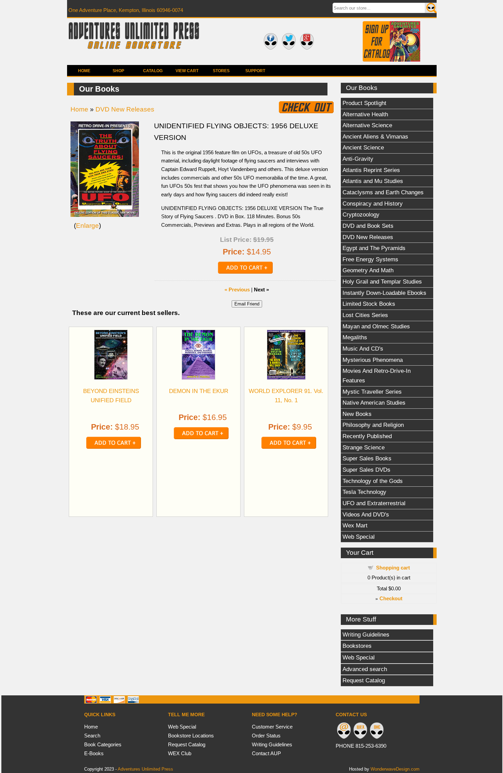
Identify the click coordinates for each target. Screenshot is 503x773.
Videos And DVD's (366, 514)
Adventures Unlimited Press (145, 769)
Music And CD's (363, 348)
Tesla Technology (364, 491)
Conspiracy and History (373, 203)
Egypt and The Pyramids (374, 248)
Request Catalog (364, 680)
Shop (118, 70)
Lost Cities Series (365, 315)
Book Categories (102, 744)
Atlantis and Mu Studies (373, 181)
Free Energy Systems (370, 259)
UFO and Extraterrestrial (374, 503)
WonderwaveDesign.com (395, 769)
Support (255, 70)
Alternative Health (365, 114)
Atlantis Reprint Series (371, 170)
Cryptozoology (361, 214)
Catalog (153, 70)
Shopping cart (393, 568)
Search (92, 735)
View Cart (187, 70)
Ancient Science (363, 147)
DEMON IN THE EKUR (198, 391)
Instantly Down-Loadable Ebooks (384, 292)
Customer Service (272, 727)
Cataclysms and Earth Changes (383, 192)
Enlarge (87, 225)
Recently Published (367, 436)
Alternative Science (367, 125)
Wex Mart (355, 525)
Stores (221, 70)
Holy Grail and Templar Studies (382, 281)
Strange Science (364, 447)
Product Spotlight (364, 103)
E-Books (94, 753)
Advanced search (365, 669)
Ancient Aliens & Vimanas (375, 136)
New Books (357, 413)
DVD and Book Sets (368, 225)
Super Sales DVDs (366, 469)
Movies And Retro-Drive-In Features (377, 375)
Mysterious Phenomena (373, 359)
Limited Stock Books (369, 303)
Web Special (359, 536)
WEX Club (179, 753)
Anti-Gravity (358, 158)
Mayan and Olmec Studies (376, 326)
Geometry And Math (368, 270)
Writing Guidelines (366, 634)
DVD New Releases (368, 237)
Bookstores (357, 645)
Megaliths (355, 337)
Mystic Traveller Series (372, 391)
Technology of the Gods (373, 480)
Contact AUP (266, 753)
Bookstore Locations (191, 735)
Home (84, 70)
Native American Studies (374, 402)
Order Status (266, 735)
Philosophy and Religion (373, 424)
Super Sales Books (367, 458)
